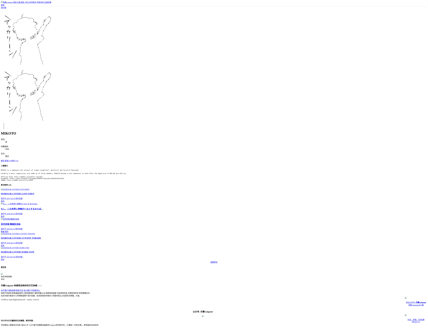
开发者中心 (35, 290)
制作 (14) (14, 161)
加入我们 (27, 290)
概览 (3, 161)
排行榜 (3, 8)
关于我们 (4, 290)
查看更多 (214, 262)
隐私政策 (12, 290)
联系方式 (19, 290)
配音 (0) (8, 161)
